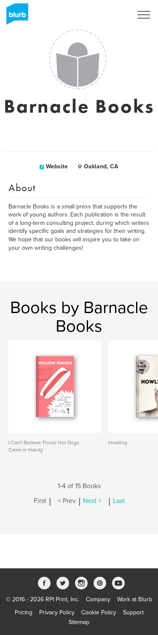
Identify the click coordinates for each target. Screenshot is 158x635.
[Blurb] (15, 17)
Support (133, 612)
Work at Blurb (134, 599)
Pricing (23, 612)
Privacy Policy (57, 612)
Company (98, 599)
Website (57, 166)
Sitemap (79, 622)
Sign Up (111, 14)
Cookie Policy (98, 612)
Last (119, 501)
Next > (92, 501)
